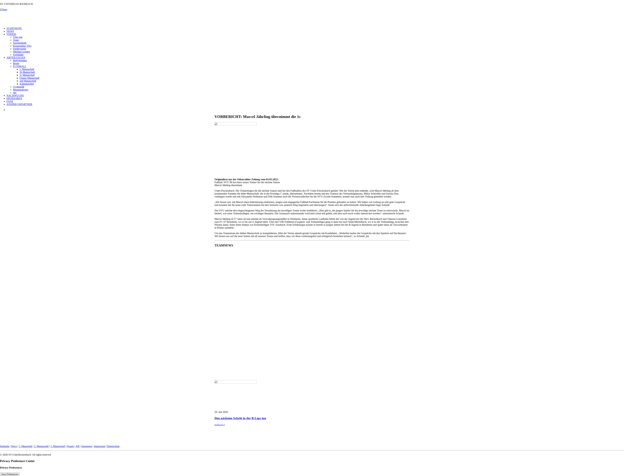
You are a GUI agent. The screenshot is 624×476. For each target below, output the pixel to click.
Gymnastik (18, 86)
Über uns (17, 37)
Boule (16, 63)
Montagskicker (20, 89)
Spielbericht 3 (219, 425)
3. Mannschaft (57, 446)
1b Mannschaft (27, 72)
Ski (14, 92)
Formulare (18, 54)
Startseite (14, 28)
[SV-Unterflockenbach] (312, 16)
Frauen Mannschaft (29, 78)
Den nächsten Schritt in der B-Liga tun (240, 418)
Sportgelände (19, 43)
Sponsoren (14, 98)
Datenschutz (113, 446)
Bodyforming (20, 60)
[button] (235, 382)
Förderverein (19, 48)
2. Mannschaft (41, 446)
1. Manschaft (25, 446)
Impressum (99, 446)
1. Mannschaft (27, 69)
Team (16, 40)
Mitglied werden (21, 51)
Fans (9, 101)
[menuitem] (315, 28)
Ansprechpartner (19, 104)
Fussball (19, 66)
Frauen (70, 446)
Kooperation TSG (22, 45)
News (10, 31)
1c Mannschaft (27, 75)
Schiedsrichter (27, 83)
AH (77, 446)
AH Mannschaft (28, 80)
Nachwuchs (15, 95)
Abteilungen (15, 57)
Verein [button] (11, 34)
